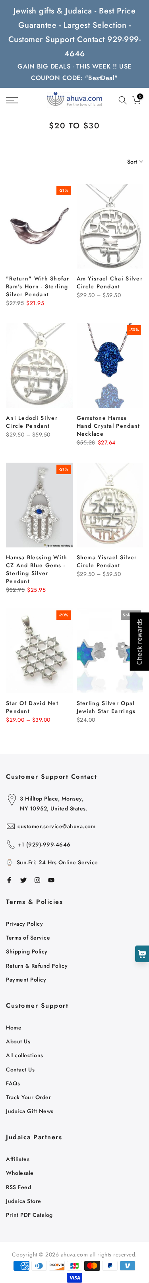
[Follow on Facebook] (9, 880)
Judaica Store (23, 1201)
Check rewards (139, 641)
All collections (24, 1055)
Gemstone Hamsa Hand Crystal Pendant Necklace (108, 426)
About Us (18, 1041)
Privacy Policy (24, 924)
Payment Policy (26, 980)
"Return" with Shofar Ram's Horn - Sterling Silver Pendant (37, 286)
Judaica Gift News (30, 1111)
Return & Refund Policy (37, 966)
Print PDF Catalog (29, 1215)
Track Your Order (28, 1097)
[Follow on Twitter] (23, 880)
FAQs (13, 1083)
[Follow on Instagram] (37, 880)
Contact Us (20, 1069)
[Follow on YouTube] (51, 880)
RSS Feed (18, 1187)
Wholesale (20, 1173)
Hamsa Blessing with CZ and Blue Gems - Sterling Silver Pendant (37, 569)
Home (13, 1027)
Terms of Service (28, 938)
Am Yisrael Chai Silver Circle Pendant (110, 282)
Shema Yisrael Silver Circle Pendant (107, 561)
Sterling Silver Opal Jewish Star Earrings (106, 707)
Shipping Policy (27, 951)
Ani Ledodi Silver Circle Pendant (32, 422)
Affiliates (17, 1159)
